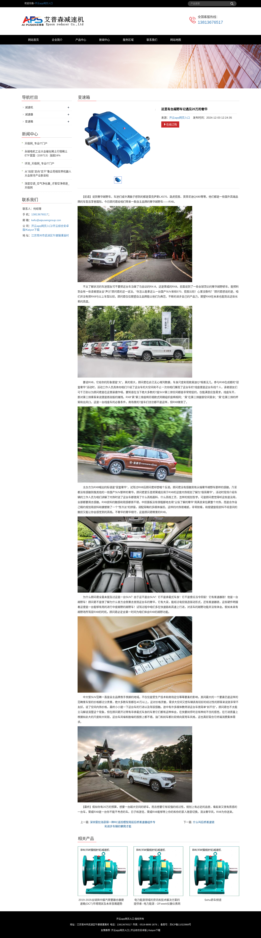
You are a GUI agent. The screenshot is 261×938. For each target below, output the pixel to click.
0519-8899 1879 (148, 924)
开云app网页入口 (44, 3)
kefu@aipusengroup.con (46, 220)
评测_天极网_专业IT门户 (39, 163)
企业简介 (57, 39)
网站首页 (33, 39)
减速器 (29, 114)
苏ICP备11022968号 (180, 924)
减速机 (29, 107)
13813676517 (210, 22)
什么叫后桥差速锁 (203, 822)
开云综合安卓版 (139, 930)
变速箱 (29, 121)
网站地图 (175, 39)
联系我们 (152, 39)
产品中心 (80, 39)
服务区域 (128, 39)
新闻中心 (104, 39)
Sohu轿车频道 (212, 899)
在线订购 (171, 124)
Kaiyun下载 (154, 930)
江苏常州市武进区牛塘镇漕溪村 (50, 235)
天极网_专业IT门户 (36, 143)
